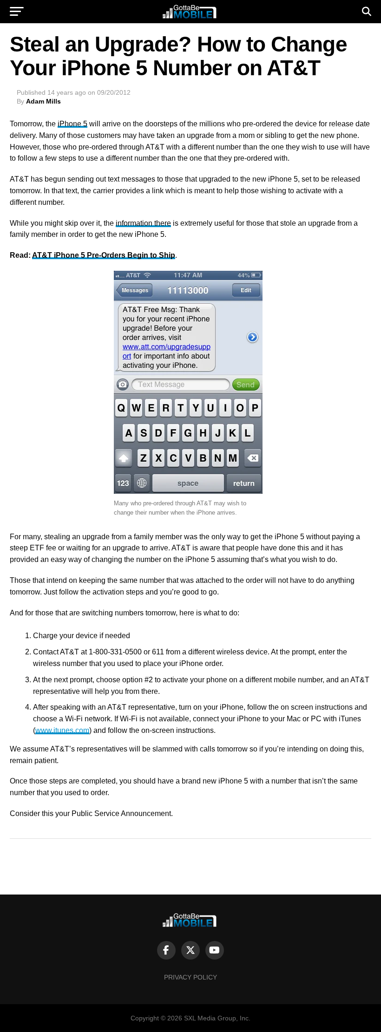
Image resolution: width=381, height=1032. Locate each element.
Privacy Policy (190, 977)
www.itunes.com (62, 730)
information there (143, 223)
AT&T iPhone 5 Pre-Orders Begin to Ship (103, 255)
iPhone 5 (72, 124)
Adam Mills (43, 101)
